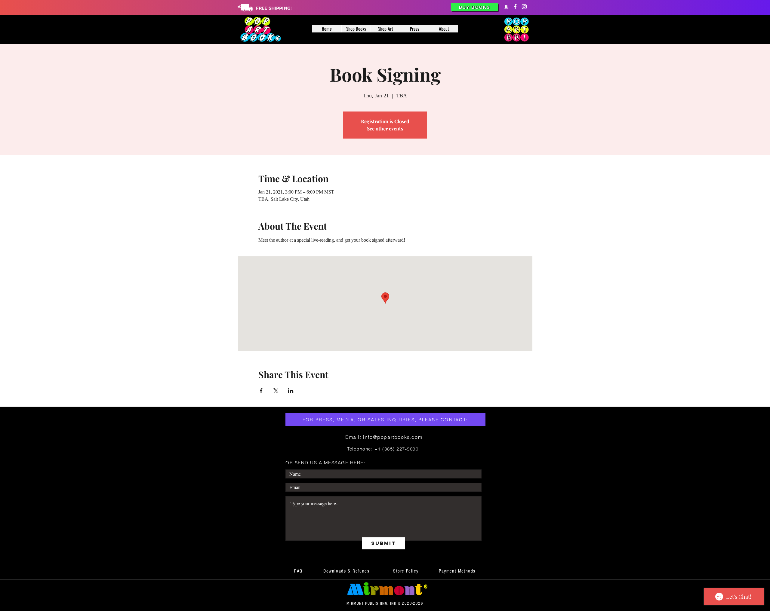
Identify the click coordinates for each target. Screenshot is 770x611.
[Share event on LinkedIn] (291, 390)
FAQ (298, 571)
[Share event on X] (276, 390)
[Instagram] (524, 6)
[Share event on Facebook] (261, 390)
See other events (385, 128)
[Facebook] (515, 6)
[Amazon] (506, 6)
